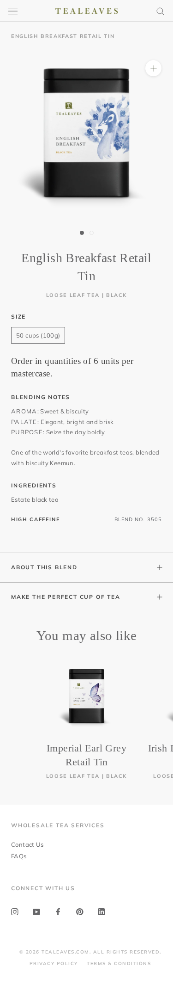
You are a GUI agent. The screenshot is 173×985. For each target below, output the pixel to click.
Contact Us (27, 844)
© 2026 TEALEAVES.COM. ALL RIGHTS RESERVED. (90, 952)
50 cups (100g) (38, 335)
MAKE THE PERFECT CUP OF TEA (65, 596)
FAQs (19, 856)
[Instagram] (14, 911)
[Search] (160, 11)
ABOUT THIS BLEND (44, 567)
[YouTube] (36, 911)
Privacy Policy (54, 963)
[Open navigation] (13, 10)
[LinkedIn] (101, 911)
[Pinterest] (80, 911)
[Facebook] (58, 911)
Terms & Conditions (119, 963)
